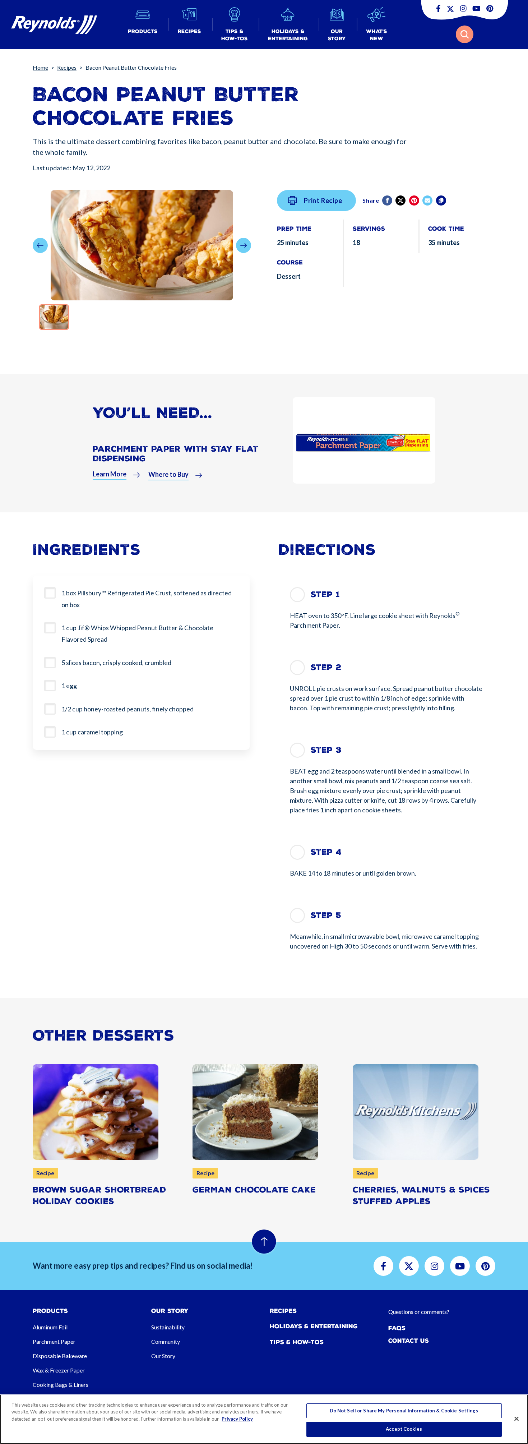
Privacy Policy (237, 1419)
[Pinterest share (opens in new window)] (414, 200)
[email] (428, 200)
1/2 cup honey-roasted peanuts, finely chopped (128, 709)
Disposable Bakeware (60, 1355)
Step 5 (326, 915)
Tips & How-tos (297, 1342)
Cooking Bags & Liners (60, 1384)
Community (165, 1341)
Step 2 (326, 667)
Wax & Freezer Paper (59, 1370)
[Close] (516, 1418)
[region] (264, 1419)
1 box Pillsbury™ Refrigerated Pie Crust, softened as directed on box (146, 598)
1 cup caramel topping (92, 732)
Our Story (163, 1355)
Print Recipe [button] (323, 200)
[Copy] (441, 200)
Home (40, 67)
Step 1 (325, 594)
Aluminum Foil (50, 1327)
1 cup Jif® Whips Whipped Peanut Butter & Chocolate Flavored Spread (137, 633)
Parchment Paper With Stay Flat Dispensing (175, 453)
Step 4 (326, 852)
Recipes (67, 67)
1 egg (69, 685)
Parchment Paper (54, 1341)
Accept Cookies (404, 1429)
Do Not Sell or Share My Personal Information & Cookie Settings (404, 1410)
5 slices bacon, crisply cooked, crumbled (116, 662)
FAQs (397, 1328)
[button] (142, 24)
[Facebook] (387, 200)
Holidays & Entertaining (314, 1326)
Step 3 (326, 750)
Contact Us (408, 1340)
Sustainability (168, 1327)
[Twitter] (401, 200)
